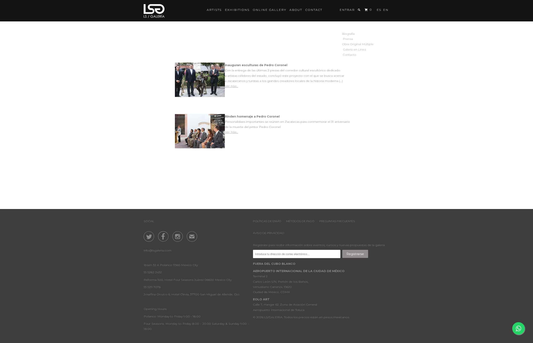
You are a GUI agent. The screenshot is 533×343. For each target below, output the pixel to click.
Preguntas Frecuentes (337, 221)
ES (379, 10)
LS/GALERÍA (273, 317)
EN (386, 10)
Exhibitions (237, 10)
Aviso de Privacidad (268, 233)
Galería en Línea (348, 49)
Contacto (347, 55)
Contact (313, 10)
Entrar (347, 10)
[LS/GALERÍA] (154, 10)
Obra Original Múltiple (348, 44)
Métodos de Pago (300, 221)
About (295, 10)
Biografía (348, 34)
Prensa (348, 39)
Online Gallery (269, 10)
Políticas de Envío (267, 221)
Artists (214, 10)
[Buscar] (359, 9)
